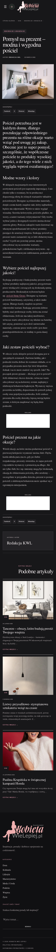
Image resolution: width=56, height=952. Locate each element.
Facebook (7, 111)
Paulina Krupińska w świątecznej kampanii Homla (24, 781)
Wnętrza (6, 892)
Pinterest (21, 111)
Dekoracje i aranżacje (33, 21)
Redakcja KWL (15, 57)
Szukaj (28, 926)
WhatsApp (31, 111)
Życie (5, 896)
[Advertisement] (28, 421)
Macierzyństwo (9, 878)
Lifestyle (6, 874)
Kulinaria (7, 869)
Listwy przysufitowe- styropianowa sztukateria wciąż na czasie (25, 706)
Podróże (6, 887)
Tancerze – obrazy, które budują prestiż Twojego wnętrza (28, 630)
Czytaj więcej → (10, 649)
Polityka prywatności (13, 945)
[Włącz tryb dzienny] (11, 6)
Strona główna (9, 21)
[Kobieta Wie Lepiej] (28, 6)
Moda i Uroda (9, 883)
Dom (19, 21)
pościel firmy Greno (16, 295)
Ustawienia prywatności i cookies (18, 948)
